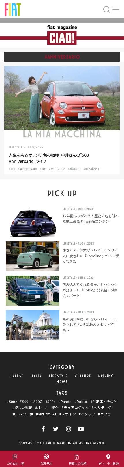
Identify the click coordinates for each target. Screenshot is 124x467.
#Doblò (80, 401)
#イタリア (87, 414)
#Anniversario (27, 169)
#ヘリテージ (102, 408)
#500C (36, 401)
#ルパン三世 (23, 414)
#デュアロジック (75, 408)
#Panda (65, 401)
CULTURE (83, 376)
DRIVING (106, 376)
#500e (12, 401)
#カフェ (104, 414)
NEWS (62, 382)
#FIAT (43, 169)
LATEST (16, 376)
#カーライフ (57, 169)
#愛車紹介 (74, 169)
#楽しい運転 (22, 408)
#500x (50, 401)
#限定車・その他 (103, 401)
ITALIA (36, 376)
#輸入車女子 (92, 169)
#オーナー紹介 (47, 408)
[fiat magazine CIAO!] (13, 8)
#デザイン (67, 414)
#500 (12, 169)
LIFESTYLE (58, 376)
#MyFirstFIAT (46, 414)
